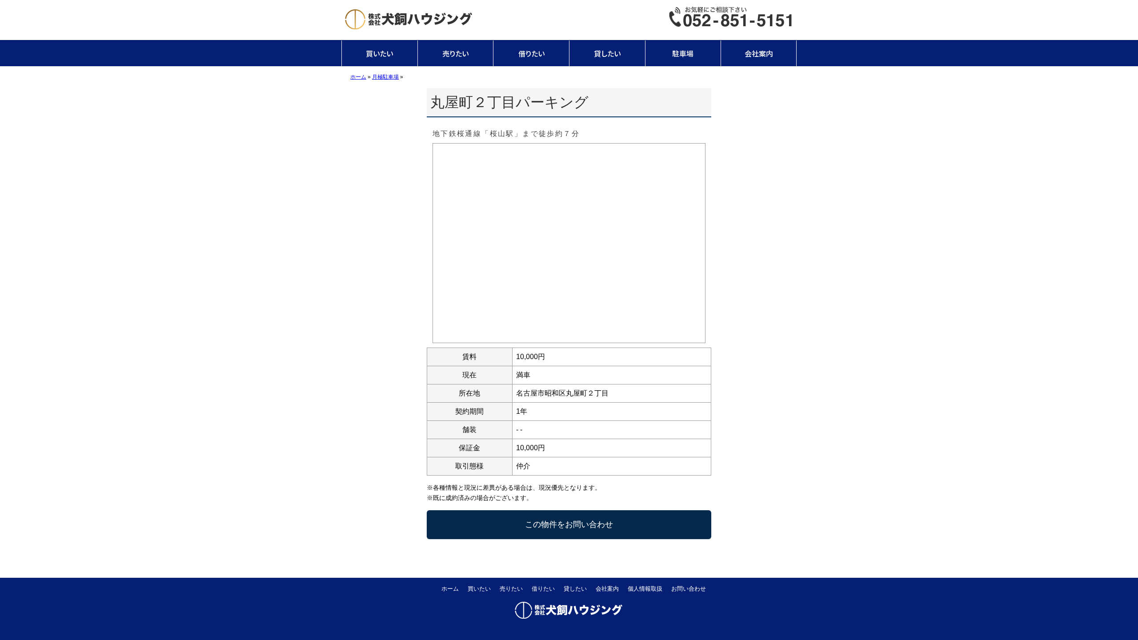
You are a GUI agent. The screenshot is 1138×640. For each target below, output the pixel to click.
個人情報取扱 (645, 588)
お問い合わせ (688, 588)
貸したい (607, 53)
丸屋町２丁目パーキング (509, 102)
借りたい (531, 53)
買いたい (379, 53)
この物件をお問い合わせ (569, 524)
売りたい (455, 53)
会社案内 (759, 53)
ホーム (450, 588)
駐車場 (682, 53)
